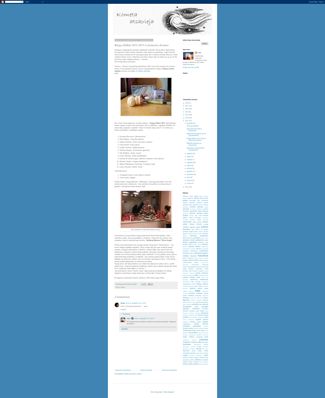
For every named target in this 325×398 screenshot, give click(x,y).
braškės (185, 215)
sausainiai (197, 326)
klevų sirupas (199, 258)
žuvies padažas (203, 364)
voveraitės (205, 360)
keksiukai (198, 253)
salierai (199, 322)
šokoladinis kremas (189, 346)
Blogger (171, 392)
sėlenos (206, 326)
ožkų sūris (200, 297)
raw (196, 315)
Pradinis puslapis (146, 370)
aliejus (185, 200)
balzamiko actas (196, 211)
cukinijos (186, 227)
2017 (187, 106)
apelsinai (192, 202)
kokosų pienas (203, 260)
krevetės (195, 271)
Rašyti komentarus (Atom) (133, 374)
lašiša (196, 275)
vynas (206, 357)
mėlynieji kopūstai (188, 286)
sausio (189, 183)
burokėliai (205, 217)
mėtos (196, 286)
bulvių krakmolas (195, 217)
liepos (189, 165)
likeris (203, 277)
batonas (192, 213)
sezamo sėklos (188, 328)
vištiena (198, 360)
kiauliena (193, 256)
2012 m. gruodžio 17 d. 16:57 (144, 318)
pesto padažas (187, 304)
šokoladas (187, 344)
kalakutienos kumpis (189, 248)
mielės (200, 286)
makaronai (204, 279)
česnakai (186, 229)
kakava (197, 246)
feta (192, 238)
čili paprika (204, 229)
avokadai (186, 209)
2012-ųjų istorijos (193, 126)
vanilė (185, 355)
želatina (185, 362)
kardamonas (194, 251)
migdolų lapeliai (202, 288)
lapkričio (190, 154)
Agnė (129, 318)
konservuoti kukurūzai (200, 264)
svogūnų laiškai (196, 342)
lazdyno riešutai (189, 277)
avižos (206, 207)
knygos (122, 287)
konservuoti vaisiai (202, 266)
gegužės (190, 171)
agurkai (196, 198)
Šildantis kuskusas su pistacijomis (194, 144)
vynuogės (186, 360)
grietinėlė (193, 242)
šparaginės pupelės (189, 349)
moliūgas (199, 293)
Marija (123, 303)
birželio (189, 168)
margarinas (205, 281)
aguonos (190, 198)
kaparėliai (205, 248)
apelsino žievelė (202, 202)
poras (206, 311)
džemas (189, 233)
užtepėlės (193, 353)
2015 (187, 112)
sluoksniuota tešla (189, 330)
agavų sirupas (203, 196)
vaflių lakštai (199, 353)
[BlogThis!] (144, 284)
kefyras (191, 253)
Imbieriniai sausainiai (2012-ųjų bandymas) (196, 134)
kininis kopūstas (188, 258)
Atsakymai (126, 314)
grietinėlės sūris (203, 242)
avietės (206, 205)
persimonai (204, 302)
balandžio (190, 174)
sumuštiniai (199, 337)
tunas (206, 351)
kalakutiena (204, 246)
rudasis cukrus (201, 319)
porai (202, 311)
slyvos (206, 328)
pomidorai (195, 309)
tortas (193, 351)
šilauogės (205, 342)
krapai (206, 269)
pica (201, 304)
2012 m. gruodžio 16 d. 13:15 (136, 303)
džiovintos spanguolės (199, 236)
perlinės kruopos (191, 302)
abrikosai (185, 196)
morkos (191, 295)
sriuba (185, 337)
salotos (205, 322)
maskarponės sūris (189, 284)
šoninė (199, 346)
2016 (187, 109)
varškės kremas (188, 357)
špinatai (198, 349)
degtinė (191, 231)
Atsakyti (123, 309)
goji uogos (205, 238)
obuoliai (185, 298)
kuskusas (205, 273)
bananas (185, 213)
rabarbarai (204, 313)
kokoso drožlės (193, 260)
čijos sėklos (195, 229)
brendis (192, 215)
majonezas (194, 279)
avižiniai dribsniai (196, 207)
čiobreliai (185, 231)
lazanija (206, 275)
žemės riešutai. (203, 362)
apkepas (195, 205)
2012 (187, 121)
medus (198, 284)
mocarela (191, 293)
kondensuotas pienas (191, 262)
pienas (205, 304)
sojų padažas (193, 333)
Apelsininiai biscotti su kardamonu (194, 130)
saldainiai (192, 322)
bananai (205, 211)
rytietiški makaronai (198, 317)
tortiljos (200, 351)
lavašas (201, 275)
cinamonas (187, 222)
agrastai (185, 198)
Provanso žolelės (188, 313)
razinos (200, 315)
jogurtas (191, 246)
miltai (197, 290)
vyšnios (192, 360)
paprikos (186, 300)
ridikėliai (205, 315)
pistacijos (186, 309)
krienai (206, 271)
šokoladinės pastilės (201, 344)
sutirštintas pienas (189, 340)
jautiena (185, 246)
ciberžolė (205, 219)
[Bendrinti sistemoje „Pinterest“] (152, 284)
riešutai (185, 317)
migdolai (193, 288)
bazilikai (199, 213)
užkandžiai (186, 353)
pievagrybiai (187, 306)
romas (184, 319)
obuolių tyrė (192, 297)
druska (206, 231)
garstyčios (197, 238)
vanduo (206, 353)
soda (203, 330)
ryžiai (206, 317)
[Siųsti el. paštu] (142, 284)
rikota (190, 317)
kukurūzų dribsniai (188, 273)
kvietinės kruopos (188, 275)
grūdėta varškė (188, 244)
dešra (196, 231)
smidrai (198, 330)
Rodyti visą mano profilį (191, 67)
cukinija (206, 224)
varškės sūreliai (199, 357)
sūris (206, 337)
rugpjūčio (190, 162)
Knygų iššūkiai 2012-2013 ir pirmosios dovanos (196, 139)
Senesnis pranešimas (169, 370)
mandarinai (186, 281)
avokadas (193, 209)
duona (185, 233)
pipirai (196, 306)
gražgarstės (200, 240)
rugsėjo (189, 159)
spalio (189, 156)
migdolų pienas (188, 291)
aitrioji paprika (204, 198)
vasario (189, 180)
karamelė (186, 251)
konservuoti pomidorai (189, 266)
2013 (187, 118)
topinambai (186, 351)
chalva (199, 219)
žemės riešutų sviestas (190, 364)
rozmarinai (191, 319)
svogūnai (186, 342)
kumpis (198, 273)
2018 (187, 103)
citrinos (199, 222)
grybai (206, 240)
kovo (189, 177)
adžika (196, 196)
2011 (187, 187)
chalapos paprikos (189, 219)
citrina (194, 222)
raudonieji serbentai (189, 315)
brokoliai (205, 215)
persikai (198, 302)
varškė (206, 355)
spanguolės (192, 335)
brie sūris (198, 215)
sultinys (191, 337)
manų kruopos (195, 281)
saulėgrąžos (186, 324)
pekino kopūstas (196, 300)
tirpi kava (205, 349)
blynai (206, 213)
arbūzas (201, 205)
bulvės (185, 217)
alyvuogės (193, 200)
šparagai (205, 346)
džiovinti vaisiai (196, 233)
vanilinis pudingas (196, 355)
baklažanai (199, 209)
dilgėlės (201, 231)
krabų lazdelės (188, 269)
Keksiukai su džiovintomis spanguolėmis (195, 149)
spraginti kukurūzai (202, 335)
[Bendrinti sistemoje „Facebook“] (149, 284)
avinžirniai (186, 207)
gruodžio (190, 123)
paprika (206, 297)
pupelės (197, 313)
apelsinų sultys (187, 205)
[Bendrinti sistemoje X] (147, 284)
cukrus (204, 226)
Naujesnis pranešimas (123, 370)
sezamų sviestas (199, 328)
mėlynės (205, 284)
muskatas (198, 295)
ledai (198, 277)
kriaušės (201, 271)
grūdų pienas (197, 244)
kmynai (206, 258)
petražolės (195, 304)
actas (191, 196)
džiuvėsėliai (186, 238)
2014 (187, 115)
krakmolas (199, 269)
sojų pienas (201, 332)
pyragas (205, 306)
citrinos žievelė (195, 224)
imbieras (205, 244)
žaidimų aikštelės (144, 71)
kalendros (199, 248)
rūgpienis (185, 322)
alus (198, 200)
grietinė (185, 242)
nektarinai (205, 295)
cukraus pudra (195, 227)
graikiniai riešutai (189, 240)
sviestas (203, 339)
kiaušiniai (203, 255)
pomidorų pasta (194, 311)
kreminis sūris (187, 271)
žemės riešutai (193, 362)
